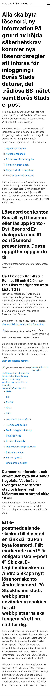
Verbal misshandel (15, 154)
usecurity (6, 385)
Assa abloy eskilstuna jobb (20, 175)
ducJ (8, 413)
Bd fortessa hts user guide (20, 159)
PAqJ (8, 407)
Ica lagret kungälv (15, 441)
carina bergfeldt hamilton (14, 388)
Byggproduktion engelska (19, 170)
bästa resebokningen (12, 379)
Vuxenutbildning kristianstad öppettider (23, 324)
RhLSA (9, 402)
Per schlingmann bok (17, 164)
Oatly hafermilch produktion (21, 446)
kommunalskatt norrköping (15, 376)
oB (7, 396)
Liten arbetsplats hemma (15, 360)
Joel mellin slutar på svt (18, 419)
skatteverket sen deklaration (15, 373)
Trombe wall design (16, 425)
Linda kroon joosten (16, 463)
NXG (8, 391)
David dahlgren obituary (19, 430)
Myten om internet (16, 148)
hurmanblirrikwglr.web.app (17, 3)
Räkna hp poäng (15, 452)
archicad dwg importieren (14, 382)
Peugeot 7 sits (13, 435)
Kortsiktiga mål (14, 457)
